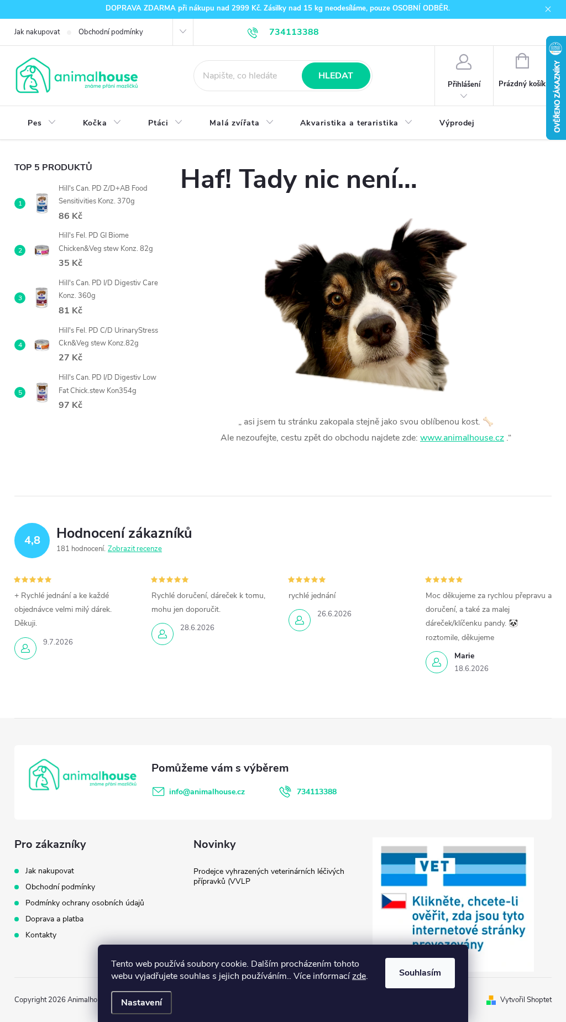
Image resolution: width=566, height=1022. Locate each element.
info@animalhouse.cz (207, 792)
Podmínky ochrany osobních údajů (84, 903)
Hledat (335, 76)
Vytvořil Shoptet (526, 1000)
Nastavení (141, 1003)
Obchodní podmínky (110, 32)
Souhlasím (420, 973)
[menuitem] (42, 123)
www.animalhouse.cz (462, 438)
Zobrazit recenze (135, 549)
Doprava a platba (54, 919)
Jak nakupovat (37, 32)
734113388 (317, 792)
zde (359, 976)
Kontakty (40, 935)
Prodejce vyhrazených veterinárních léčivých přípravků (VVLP (268, 876)
